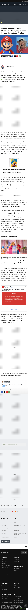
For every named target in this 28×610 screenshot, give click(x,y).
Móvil (20, 4)
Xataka (2, 559)
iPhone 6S (3, 533)
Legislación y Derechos (19, 525)
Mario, (3, 79)
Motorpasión (17, 577)
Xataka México (4, 596)
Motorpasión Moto (18, 579)
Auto (15, 4)
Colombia (16, 530)
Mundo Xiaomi (4, 567)
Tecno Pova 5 (23, 505)
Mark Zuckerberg (17, 22)
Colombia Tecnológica (6, 4)
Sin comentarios (6, 56)
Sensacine (16, 568)
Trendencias (4, 585)
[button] (9, 66)
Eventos (16, 528)
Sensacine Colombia (18, 600)
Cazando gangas (5, 528)
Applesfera (3, 563)
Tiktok (18, 511)
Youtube (12, 511)
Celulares (3, 522)
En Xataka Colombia (6, 168)
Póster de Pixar (14, 505)
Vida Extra (16, 561)
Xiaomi (15, 537)
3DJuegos (16, 559)
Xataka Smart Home (5, 565)
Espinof (16, 570)
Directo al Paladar (5, 577)
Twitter (15, 56)
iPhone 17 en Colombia (7, 22)
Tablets (16, 522)
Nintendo (24, 389)
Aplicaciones (4, 525)
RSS (15, 511)
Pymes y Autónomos (18, 587)
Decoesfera (3, 587)
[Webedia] (25, 1)
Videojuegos (9, 389)
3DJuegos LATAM (17, 596)
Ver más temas (5, 541)
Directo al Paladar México (6, 602)
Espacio (25, 4)
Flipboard (17, 56)
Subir (23, 552)
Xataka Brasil (4, 598)
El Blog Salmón (17, 585)
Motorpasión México (18, 602)
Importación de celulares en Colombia (20, 533)
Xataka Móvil (4, 561)
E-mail (20, 56)
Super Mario (17, 389)
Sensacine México (18, 598)
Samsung (3, 530)
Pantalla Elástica (5, 537)
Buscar (26, 547)
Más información (21, 608)
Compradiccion (4, 589)
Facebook (12, 56)
